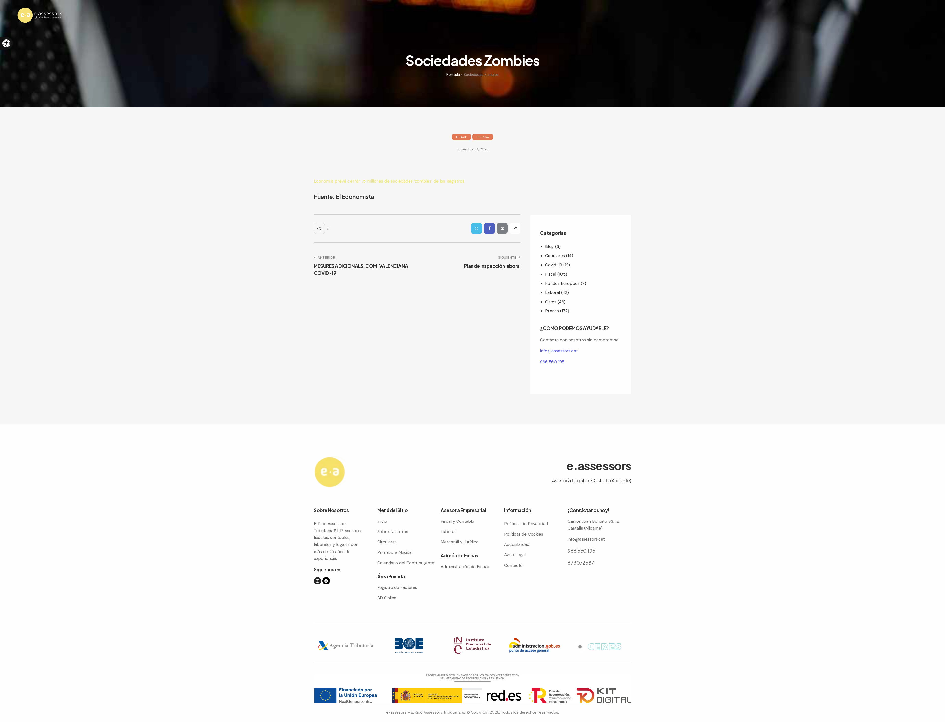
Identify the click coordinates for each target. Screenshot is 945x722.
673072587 (581, 562)
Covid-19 (553, 265)
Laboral (552, 292)
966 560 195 (552, 362)
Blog (549, 246)
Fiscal (461, 136)
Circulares (555, 255)
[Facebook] (326, 580)
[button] (6, 43)
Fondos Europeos (562, 283)
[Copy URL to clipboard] (514, 228)
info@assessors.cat (559, 350)
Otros (550, 302)
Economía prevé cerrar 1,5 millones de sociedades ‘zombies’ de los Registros (389, 181)
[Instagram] (317, 580)
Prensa (483, 136)
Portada (453, 74)
